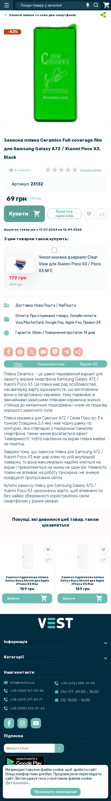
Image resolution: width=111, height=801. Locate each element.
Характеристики (51, 363)
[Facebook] (9, 723)
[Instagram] (22, 723)
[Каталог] (6, 5)
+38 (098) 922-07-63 (27, 708)
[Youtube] (36, 723)
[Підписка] (59, 748)
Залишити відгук (90, 170)
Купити (18, 214)
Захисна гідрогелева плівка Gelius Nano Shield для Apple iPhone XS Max (27, 581)
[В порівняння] (102, 214)
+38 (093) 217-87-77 (26, 699)
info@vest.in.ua (22, 683)
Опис (18, 363)
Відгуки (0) (88, 363)
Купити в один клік (64, 213)
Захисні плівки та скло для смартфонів (42, 15)
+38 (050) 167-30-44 (27, 691)
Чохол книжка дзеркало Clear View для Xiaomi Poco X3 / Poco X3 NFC (70, 264)
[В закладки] (89, 214)
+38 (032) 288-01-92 (78, 683)
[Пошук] (94, 5)
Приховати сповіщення (55, 792)
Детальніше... (18, 783)
